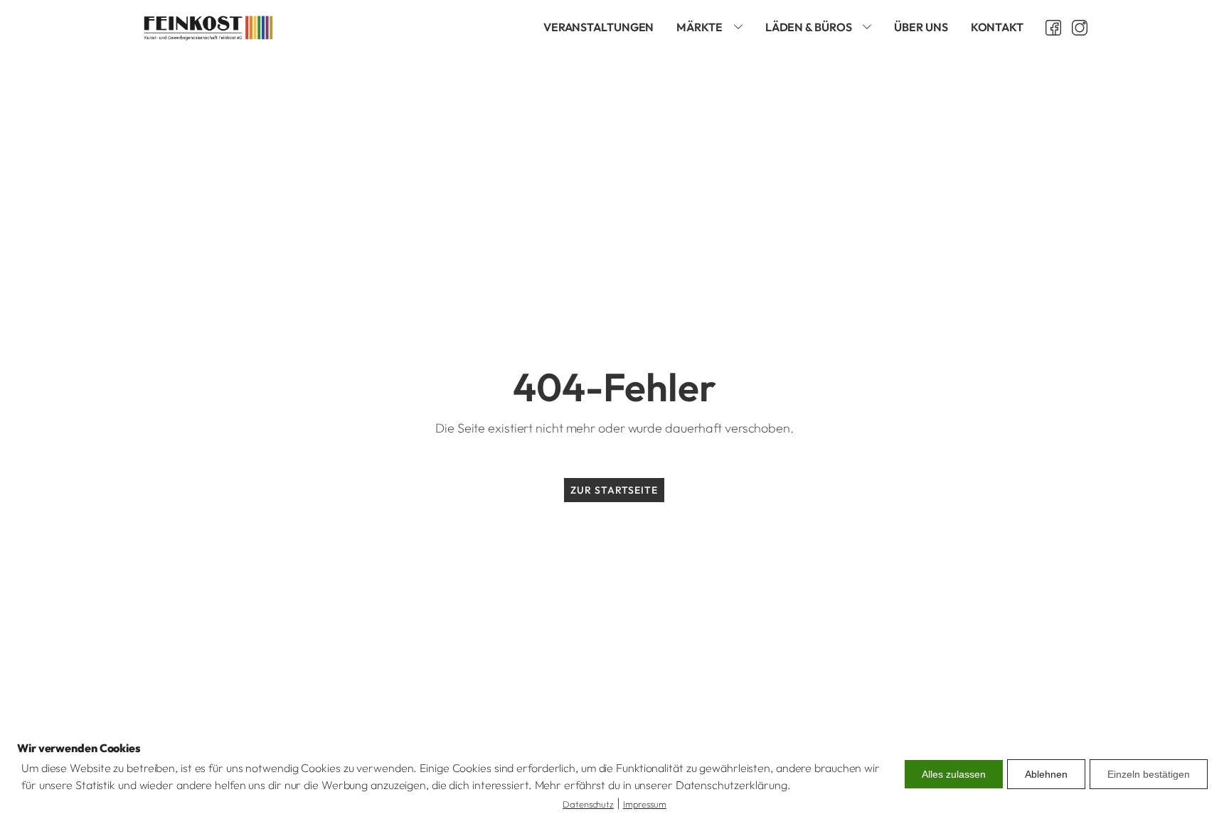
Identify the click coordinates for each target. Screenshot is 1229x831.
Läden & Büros (808, 27)
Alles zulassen (954, 774)
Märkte (699, 27)
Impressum (644, 804)
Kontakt (997, 27)
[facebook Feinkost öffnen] (1048, 28)
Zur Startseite (614, 490)
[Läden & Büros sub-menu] (870, 27)
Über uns (920, 27)
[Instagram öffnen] (1074, 28)
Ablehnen (1046, 774)
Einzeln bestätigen (1148, 774)
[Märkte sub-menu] (741, 27)
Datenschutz (588, 804)
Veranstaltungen (598, 27)
